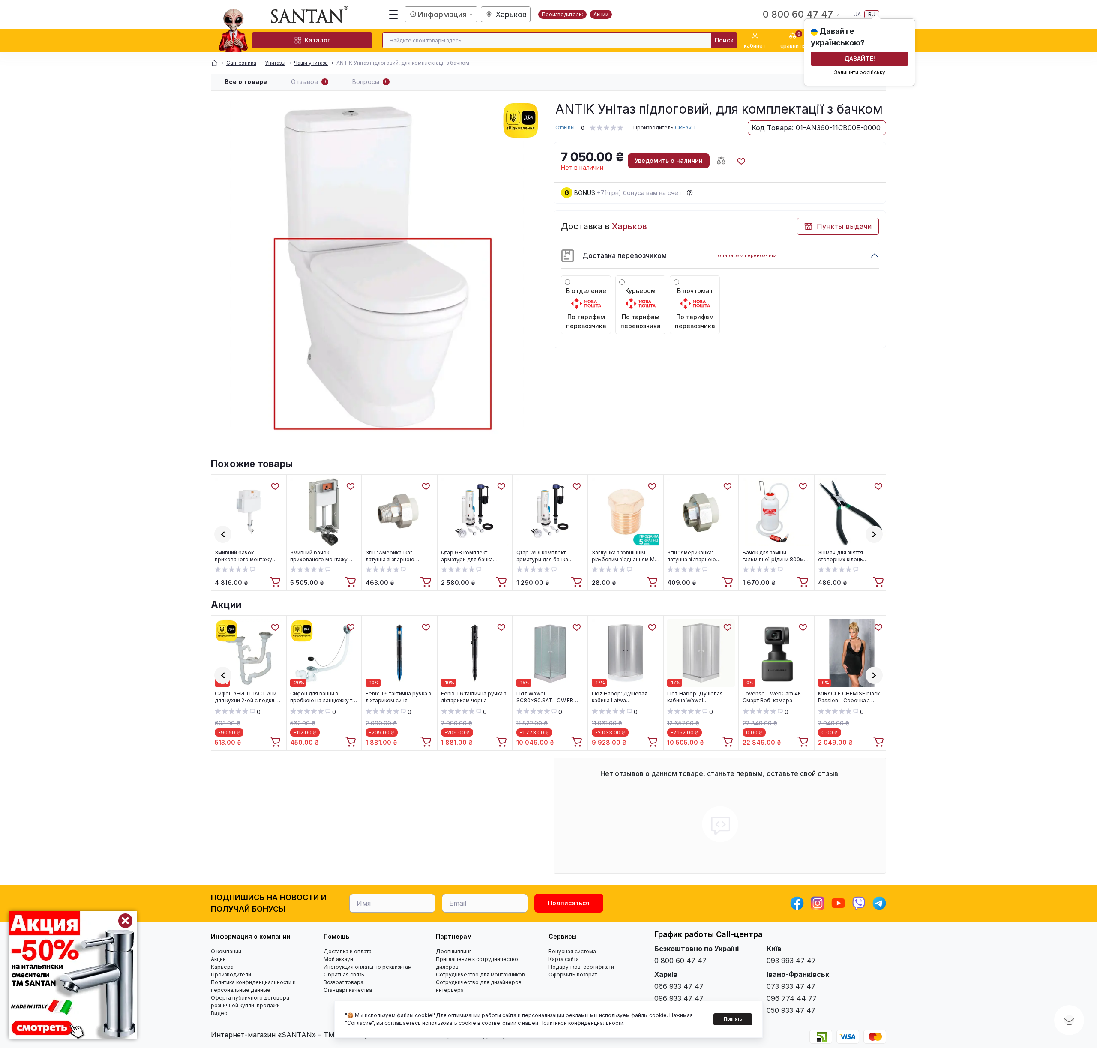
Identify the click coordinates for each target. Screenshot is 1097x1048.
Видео (219, 1013)
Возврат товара (343, 982)
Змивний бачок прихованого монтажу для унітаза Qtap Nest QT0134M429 (319, 556)
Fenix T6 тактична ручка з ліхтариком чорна (473, 697)
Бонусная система (572, 951)
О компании (226, 951)
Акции (600, 14)
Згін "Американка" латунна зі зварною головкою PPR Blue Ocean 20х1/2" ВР (701, 556)
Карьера (222, 967)
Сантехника (241, 63)
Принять (733, 1018)
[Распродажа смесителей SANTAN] (73, 975)
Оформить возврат (572, 974)
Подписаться (569, 903)
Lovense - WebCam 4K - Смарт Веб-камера (774, 697)
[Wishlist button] (741, 161)
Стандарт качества (348, 990)
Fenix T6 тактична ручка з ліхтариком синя (398, 697)
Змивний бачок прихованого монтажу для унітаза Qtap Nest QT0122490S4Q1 (243, 556)
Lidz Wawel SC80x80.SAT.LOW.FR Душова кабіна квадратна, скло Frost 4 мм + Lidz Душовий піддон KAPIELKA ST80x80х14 (550, 697)
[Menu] (393, 14)
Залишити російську (859, 72)
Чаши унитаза (311, 63)
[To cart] (276, 582)
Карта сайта (563, 959)
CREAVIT (686, 127)
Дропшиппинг (453, 951)
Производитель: (562, 14)
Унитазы (275, 63)
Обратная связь (344, 974)
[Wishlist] (274, 486)
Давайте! (859, 58)
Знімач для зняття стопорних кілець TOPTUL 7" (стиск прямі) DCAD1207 (849, 556)
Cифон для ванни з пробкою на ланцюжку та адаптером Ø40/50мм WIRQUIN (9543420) (322, 697)
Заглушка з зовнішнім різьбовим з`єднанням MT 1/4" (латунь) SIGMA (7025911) (625, 556)
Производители (231, 974)
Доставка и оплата (348, 951)
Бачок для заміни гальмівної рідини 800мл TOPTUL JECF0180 (775, 556)
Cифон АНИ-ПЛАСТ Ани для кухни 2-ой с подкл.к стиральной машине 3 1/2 (247, 697)
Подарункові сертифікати (581, 967)
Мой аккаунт (339, 959)
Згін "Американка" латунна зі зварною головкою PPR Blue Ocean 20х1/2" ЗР (399, 556)
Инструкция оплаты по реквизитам (368, 967)
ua (857, 14)
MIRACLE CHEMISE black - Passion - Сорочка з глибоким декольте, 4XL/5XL (851, 697)
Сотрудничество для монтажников (480, 974)
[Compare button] (721, 161)
